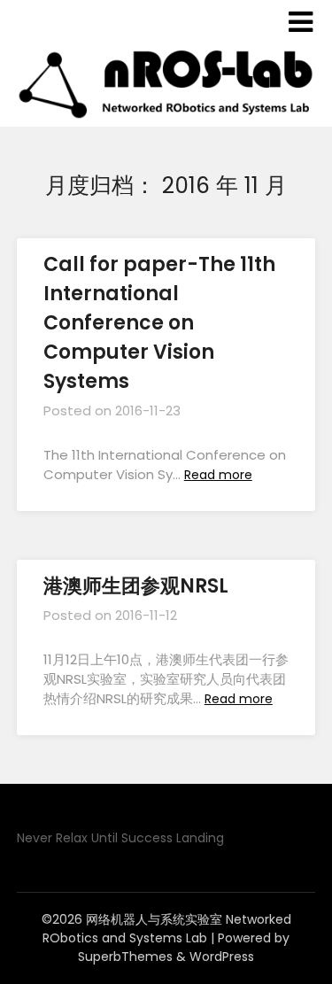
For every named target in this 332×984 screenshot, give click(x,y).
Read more (218, 475)
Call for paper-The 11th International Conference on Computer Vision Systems (159, 323)
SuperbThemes (125, 956)
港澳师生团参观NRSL (135, 586)
